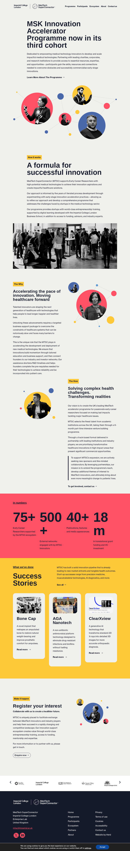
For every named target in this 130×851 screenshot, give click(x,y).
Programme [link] (70, 6)
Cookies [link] (99, 821)
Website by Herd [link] (103, 834)
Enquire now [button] (21, 755)
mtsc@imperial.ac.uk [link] (22, 828)
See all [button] (60, 585)
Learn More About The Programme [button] (44, 77)
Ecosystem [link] (94, 6)
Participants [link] (82, 6)
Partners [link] (72, 830)
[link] (34, 6)
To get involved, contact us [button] (81, 486)
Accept (102, 847)
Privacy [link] (98, 812)
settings (88, 848)
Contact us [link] (112, 6)
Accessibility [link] (101, 825)
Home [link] (71, 812)
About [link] (103, 6)
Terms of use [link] (101, 816)
